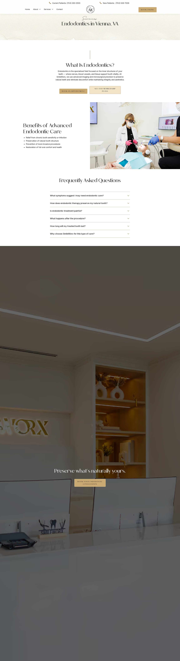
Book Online (147, 10)
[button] (36, 9)
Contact (59, 9)
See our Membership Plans (105, 90)
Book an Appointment (73, 91)
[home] (90, 9)
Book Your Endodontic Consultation (90, 483)
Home (27, 9)
